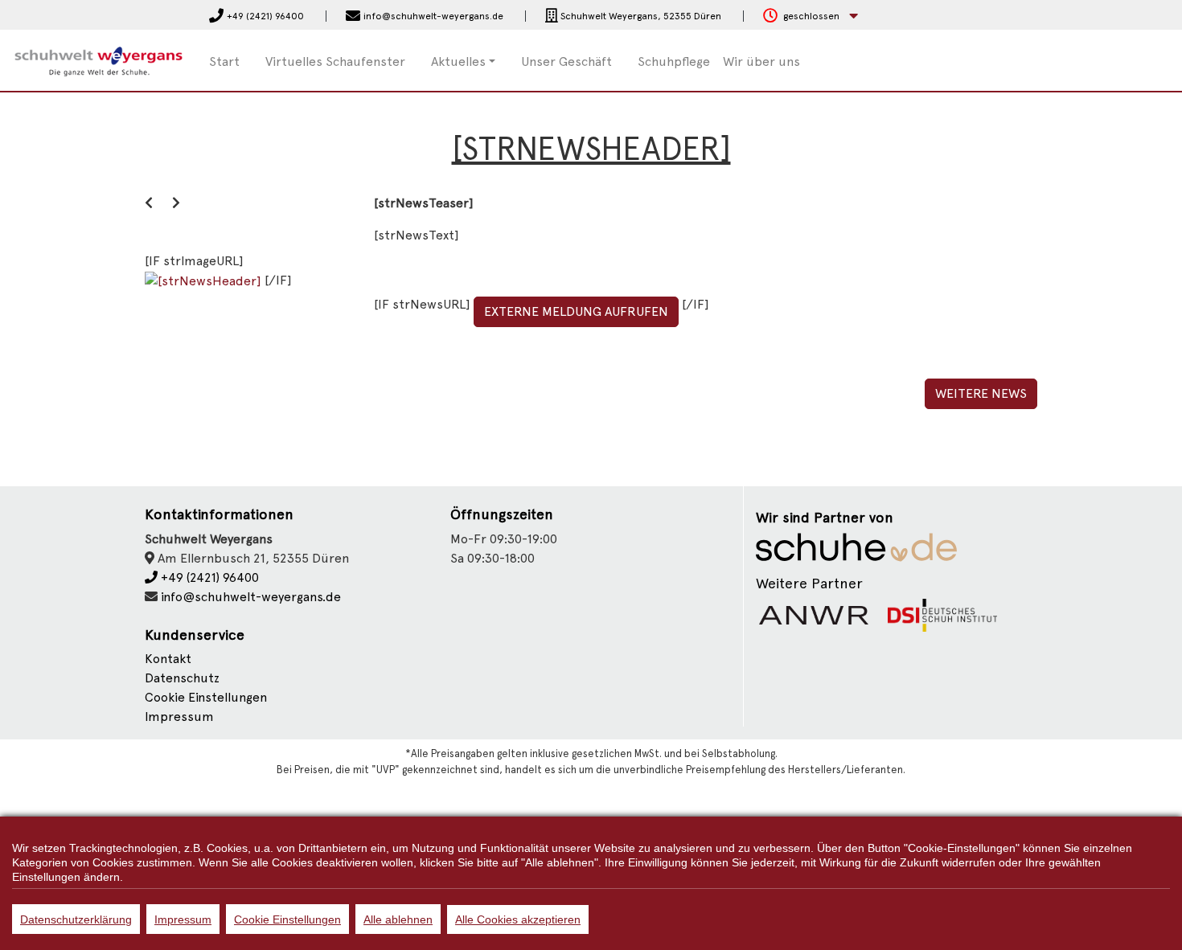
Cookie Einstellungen (287, 919)
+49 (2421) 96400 (208, 577)
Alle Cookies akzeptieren (518, 919)
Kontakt (168, 658)
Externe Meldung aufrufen (576, 311)
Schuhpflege (674, 61)
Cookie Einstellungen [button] (206, 697)
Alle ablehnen (398, 919)
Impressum (179, 716)
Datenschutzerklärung (76, 919)
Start (224, 61)
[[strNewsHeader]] (205, 280)
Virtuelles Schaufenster (335, 61)
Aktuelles (458, 61)
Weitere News (981, 393)
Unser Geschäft (566, 61)
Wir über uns (761, 61)
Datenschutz (182, 678)
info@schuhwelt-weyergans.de (251, 596)
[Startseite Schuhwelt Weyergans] (98, 59)
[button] (810, 16)
